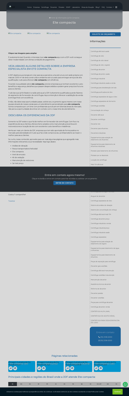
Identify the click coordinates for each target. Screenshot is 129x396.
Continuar (117, 391)
